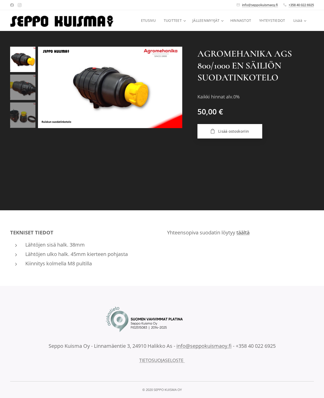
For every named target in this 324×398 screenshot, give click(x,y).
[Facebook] (12, 5)
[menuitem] (150, 20)
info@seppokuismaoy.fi (260, 5)
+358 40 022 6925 (301, 5)
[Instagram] (19, 5)
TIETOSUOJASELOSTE (162, 360)
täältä (243, 232)
